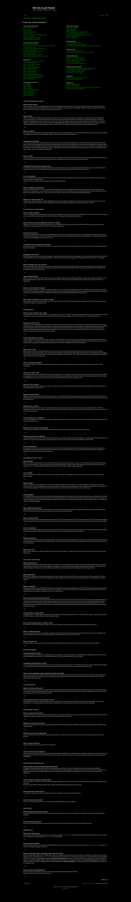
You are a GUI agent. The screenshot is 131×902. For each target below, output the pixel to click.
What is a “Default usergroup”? (73, 36)
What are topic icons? (28, 95)
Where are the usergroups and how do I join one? (77, 32)
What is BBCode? (27, 83)
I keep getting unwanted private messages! (76, 44)
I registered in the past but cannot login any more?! (35, 34)
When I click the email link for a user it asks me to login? (36, 56)
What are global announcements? (31, 89)
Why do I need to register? (29, 27)
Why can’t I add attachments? (30, 71)
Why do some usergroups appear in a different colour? (79, 34)
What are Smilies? (27, 86)
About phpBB (50, 836)
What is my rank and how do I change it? (32, 54)
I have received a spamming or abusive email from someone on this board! (83, 45)
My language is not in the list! (30, 50)
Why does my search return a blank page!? (76, 60)
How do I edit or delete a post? (30, 62)
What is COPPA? (27, 29)
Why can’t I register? (28, 30)
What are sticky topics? (28, 92)
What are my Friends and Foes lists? (75, 50)
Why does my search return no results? (75, 58)
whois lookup (46, 856)
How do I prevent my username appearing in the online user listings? (39, 45)
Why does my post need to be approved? (32, 77)
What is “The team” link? (72, 37)
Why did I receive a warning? (30, 72)
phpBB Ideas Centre (93, 845)
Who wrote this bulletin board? (73, 84)
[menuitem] (24, 15)
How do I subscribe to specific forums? (75, 71)
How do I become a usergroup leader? (75, 33)
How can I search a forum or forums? (75, 57)
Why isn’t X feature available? (73, 85)
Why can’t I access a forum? (30, 70)
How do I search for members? (73, 61)
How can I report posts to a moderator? (32, 74)
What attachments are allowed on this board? (76, 77)
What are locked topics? (29, 94)
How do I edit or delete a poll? (30, 68)
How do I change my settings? (30, 44)
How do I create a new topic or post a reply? (33, 61)
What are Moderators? (71, 29)
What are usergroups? (71, 30)
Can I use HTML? (27, 85)
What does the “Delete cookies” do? (31, 39)
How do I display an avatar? (29, 53)
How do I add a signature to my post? (32, 64)
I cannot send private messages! (74, 42)
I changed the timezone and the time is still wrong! (34, 48)
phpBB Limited (66, 835)
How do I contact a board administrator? (75, 88)
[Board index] (28, 7)
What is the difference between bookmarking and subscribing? (80, 68)
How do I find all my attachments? (74, 79)
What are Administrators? (72, 27)
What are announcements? (29, 91)
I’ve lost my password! (28, 36)
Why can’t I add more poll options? (31, 67)
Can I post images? (27, 88)
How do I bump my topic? (29, 78)
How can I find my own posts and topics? (75, 63)
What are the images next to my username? (33, 51)
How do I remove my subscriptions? (74, 72)
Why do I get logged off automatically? (32, 37)
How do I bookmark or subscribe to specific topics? (78, 69)
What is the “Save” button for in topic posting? (33, 75)
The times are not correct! (29, 47)
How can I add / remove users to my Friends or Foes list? (79, 52)
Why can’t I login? (27, 33)
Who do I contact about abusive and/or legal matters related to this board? (83, 87)
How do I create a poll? (28, 65)
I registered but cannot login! (29, 32)
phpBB (97, 258)
